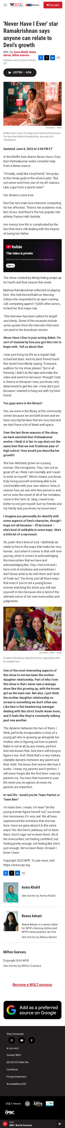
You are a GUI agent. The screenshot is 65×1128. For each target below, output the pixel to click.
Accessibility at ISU (16, 1084)
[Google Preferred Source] (33, 1010)
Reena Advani (32, 916)
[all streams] (60, 1124)
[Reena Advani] (10, 921)
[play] (5, 1123)
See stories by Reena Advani (39, 937)
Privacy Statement (16, 1077)
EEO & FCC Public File (17, 1062)
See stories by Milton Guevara (22, 966)
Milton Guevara (20, 55)
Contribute (12, 1069)
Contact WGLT (14, 1055)
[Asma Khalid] (10, 892)
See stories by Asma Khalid (38, 895)
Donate (54, 5)
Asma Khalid (21, 52)
